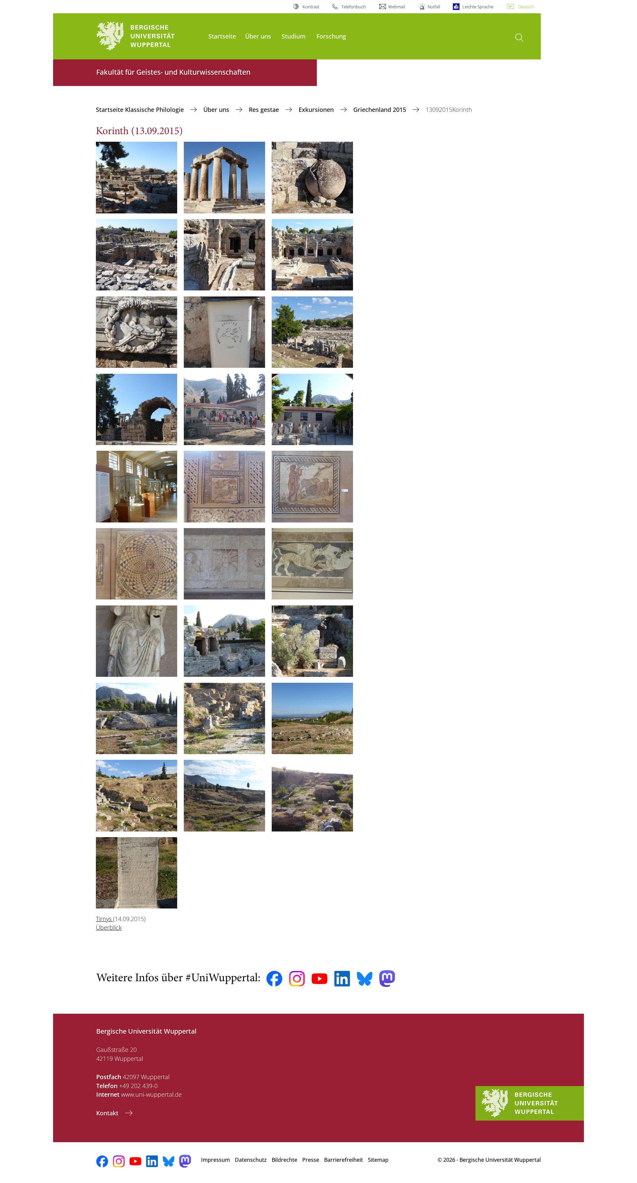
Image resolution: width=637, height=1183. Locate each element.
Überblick (109, 927)
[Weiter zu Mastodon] (387, 978)
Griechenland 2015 (380, 110)
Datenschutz (251, 1159)
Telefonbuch (353, 7)
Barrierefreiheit (343, 1159)
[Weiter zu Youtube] (319, 979)
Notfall (434, 7)
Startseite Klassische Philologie (140, 110)
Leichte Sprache (477, 7)
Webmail (396, 7)
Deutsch (526, 7)
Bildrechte (284, 1159)
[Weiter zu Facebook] (274, 979)
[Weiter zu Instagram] (297, 979)
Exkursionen (317, 110)
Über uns (258, 36)
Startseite (222, 36)
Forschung (331, 36)
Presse (310, 1159)
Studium (294, 36)
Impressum (215, 1159)
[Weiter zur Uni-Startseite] (149, 36)
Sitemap (378, 1159)
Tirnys (104, 919)
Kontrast (311, 7)
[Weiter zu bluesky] (365, 979)
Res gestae (265, 110)
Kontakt (108, 1113)
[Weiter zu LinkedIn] (342, 978)
